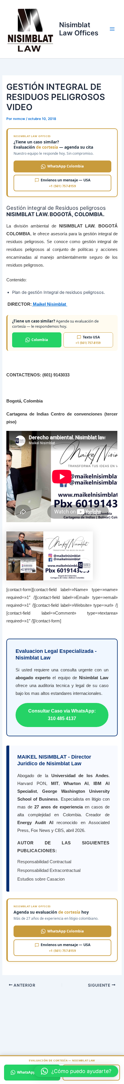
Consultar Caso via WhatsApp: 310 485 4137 (62, 714)
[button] (76, 1071)
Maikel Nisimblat (49, 304)
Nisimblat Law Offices (78, 29)
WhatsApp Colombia (65, 166)
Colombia (39, 339)
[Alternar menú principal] (112, 29)
